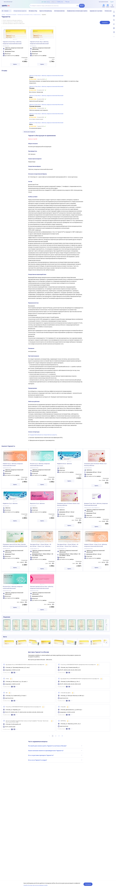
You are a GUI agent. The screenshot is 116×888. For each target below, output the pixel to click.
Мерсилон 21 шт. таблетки (37, 503)
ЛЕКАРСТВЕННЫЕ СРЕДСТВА (11, 14)
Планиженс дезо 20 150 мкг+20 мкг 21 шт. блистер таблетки (68, 504)
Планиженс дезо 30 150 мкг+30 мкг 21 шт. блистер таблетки (95, 464)
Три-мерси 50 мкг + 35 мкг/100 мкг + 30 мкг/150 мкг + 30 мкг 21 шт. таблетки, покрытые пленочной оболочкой (40, 545)
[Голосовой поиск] (77, 5)
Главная (3, 14)
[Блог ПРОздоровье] (114, 20)
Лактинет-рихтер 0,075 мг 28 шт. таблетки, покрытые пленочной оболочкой (41, 587)
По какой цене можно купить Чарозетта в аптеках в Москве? (47, 746)
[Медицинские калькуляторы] (114, 24)
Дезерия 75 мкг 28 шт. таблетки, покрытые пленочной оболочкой (96, 504)
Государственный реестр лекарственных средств (43, 435)
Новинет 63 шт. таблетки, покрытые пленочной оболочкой (13, 464)
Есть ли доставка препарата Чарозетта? (41, 755)
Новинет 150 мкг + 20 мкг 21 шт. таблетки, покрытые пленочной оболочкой (95, 545)
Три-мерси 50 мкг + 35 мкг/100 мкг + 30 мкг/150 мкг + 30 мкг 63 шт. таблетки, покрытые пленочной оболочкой (67, 545)
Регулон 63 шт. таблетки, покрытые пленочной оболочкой (13, 587)
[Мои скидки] (114, 16)
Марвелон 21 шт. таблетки (10, 503)
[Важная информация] (114, 28)
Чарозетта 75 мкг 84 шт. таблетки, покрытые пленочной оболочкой (12, 42)
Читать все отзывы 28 (29, 131)
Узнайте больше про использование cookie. (36, 885)
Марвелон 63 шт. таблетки (64, 463)
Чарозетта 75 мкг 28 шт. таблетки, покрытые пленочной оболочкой (39, 42)
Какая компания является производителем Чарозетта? (45, 750)
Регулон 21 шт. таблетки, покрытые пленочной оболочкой (40, 464)
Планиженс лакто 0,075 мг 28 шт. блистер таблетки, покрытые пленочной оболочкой (15, 545)
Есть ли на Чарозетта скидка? (37, 760)
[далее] (106, 625)
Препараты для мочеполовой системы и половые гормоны (29, 14)
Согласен (88, 884)
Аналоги (104, 22)
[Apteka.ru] (7, 6)
